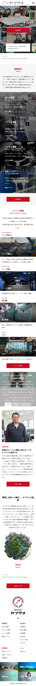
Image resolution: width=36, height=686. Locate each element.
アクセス (22, 643)
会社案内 (22, 623)
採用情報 (4, 648)
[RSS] (18, 618)
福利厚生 (4, 658)
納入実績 (4, 300)
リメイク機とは (6, 235)
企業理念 (22, 626)
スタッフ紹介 (24, 639)
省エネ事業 (5, 626)
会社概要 (22, 633)
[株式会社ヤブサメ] (16, 3)
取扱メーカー (6, 636)
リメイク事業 (6, 633)
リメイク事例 (6, 269)
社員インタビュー (7, 654)
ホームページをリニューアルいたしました (14, 58)
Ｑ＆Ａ (4, 335)
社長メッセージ (6, 651)
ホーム (22, 648)
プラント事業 (6, 630)
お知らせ (22, 651)
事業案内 (4, 623)
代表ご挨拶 (23, 630)
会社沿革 (22, 636)
